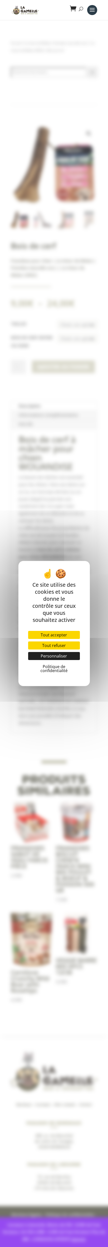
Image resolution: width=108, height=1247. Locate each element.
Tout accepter (54, 635)
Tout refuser (54, 645)
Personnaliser (54, 656)
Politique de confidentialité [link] (54, 668)
